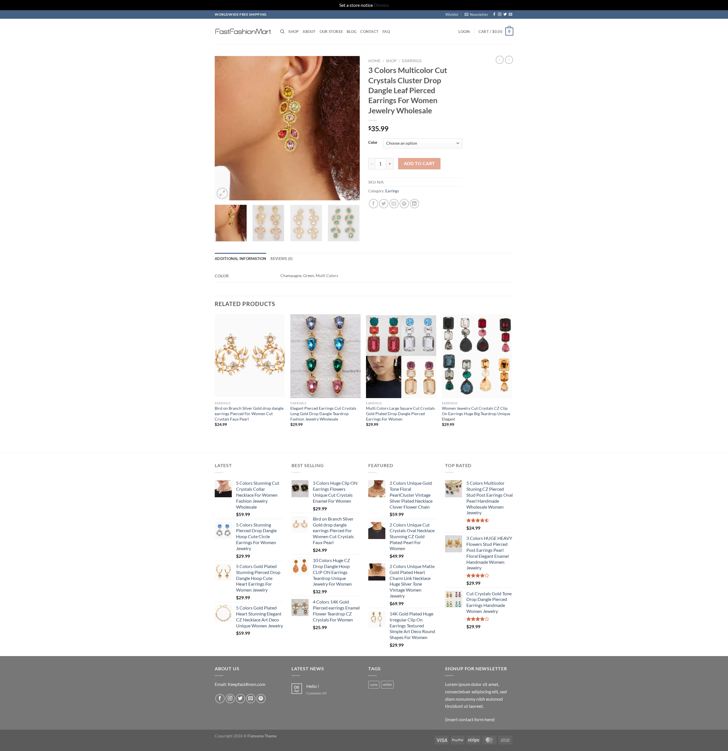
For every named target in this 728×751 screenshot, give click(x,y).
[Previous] (225, 128)
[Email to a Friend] (394, 203)
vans (374, 684)
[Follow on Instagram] (499, 14)
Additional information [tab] (240, 258)
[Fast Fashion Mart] (243, 32)
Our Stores (331, 31)
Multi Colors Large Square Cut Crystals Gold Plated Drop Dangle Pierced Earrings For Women (400, 413)
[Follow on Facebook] (494, 14)
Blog (351, 31)
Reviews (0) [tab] (281, 258)
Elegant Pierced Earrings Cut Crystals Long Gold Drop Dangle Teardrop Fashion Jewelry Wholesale (323, 413)
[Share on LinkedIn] (414, 203)
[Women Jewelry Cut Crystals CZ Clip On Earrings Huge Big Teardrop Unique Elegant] (477, 356)
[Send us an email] (510, 14)
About (309, 31)
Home (374, 61)
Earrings (411, 61)
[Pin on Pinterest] (404, 203)
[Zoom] (222, 193)
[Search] (282, 31)
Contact (369, 31)
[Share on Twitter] (383, 203)
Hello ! (312, 686)
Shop (293, 31)
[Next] (350, 128)
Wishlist (451, 14)
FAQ (386, 31)
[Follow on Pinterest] (261, 698)
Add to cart (419, 163)
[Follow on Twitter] (505, 14)
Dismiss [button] (381, 5)
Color (372, 143)
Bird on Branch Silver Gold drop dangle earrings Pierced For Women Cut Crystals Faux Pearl (249, 413)
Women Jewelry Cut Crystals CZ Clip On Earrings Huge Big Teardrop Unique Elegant (476, 413)
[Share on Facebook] (373, 203)
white (387, 684)
